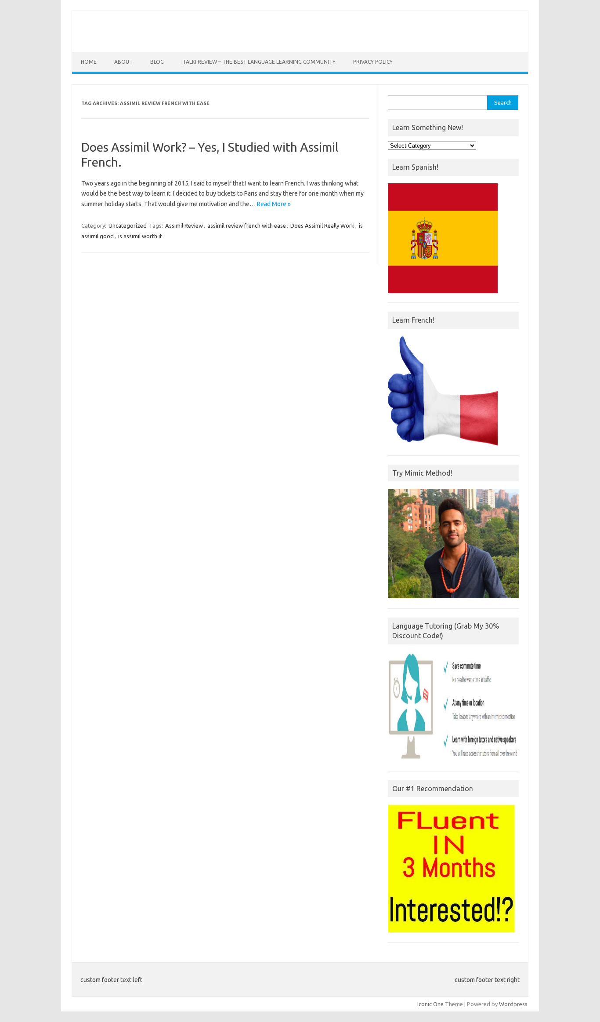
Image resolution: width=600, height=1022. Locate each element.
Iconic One (430, 1004)
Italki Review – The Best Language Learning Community (258, 62)
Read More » (274, 203)
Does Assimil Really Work (322, 225)
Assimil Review (184, 225)
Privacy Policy (373, 62)
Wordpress (513, 1004)
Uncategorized (127, 225)
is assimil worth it (140, 236)
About (123, 62)
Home (89, 62)
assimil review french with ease (246, 225)
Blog (157, 62)
